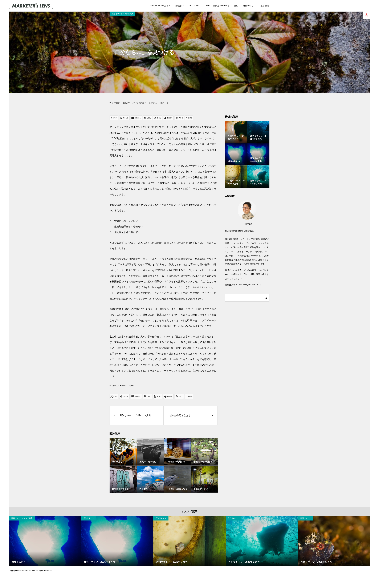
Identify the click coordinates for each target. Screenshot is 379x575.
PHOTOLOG (195, 5)
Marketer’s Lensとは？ (159, 5)
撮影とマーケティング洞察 (122, 14)
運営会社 (265, 5)
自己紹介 (179, 5)
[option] (45, 541)
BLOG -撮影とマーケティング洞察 (222, 5)
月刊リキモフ (249, 5)
